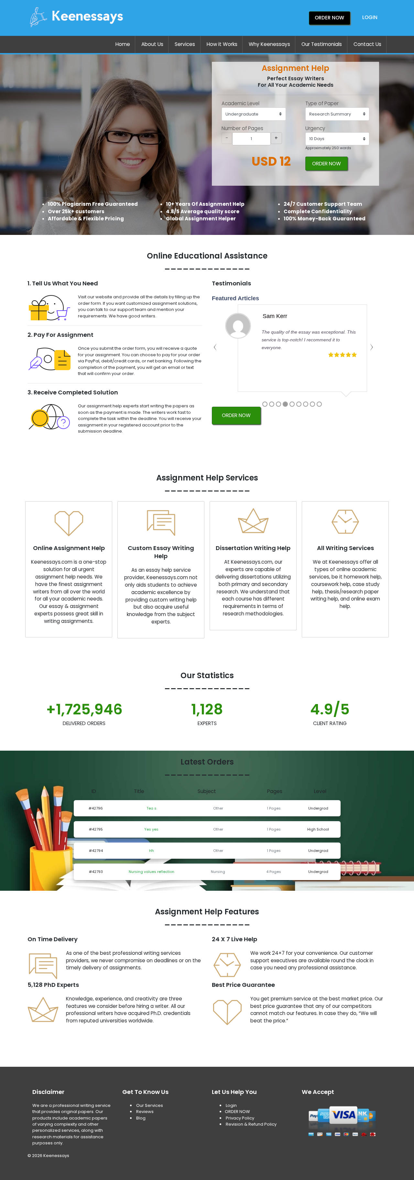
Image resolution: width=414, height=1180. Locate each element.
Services (185, 44)
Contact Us (367, 44)
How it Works (222, 44)
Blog (141, 1118)
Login (369, 17)
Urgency (315, 128)
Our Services (149, 1105)
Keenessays (56, 1155)
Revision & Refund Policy (251, 1124)
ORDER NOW (326, 163)
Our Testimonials (321, 44)
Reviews (145, 1111)
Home (122, 44)
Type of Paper (322, 103)
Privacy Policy (240, 1118)
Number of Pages (242, 128)
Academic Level (240, 103)
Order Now (329, 17)
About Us (152, 44)
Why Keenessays (269, 44)
